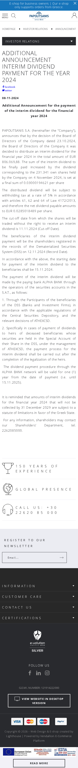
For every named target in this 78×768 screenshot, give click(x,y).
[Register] (62, 557)
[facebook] (29, 673)
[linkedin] (38, 673)
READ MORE (39, 763)
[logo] (39, 16)
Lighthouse (13, 736)
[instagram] (47, 673)
